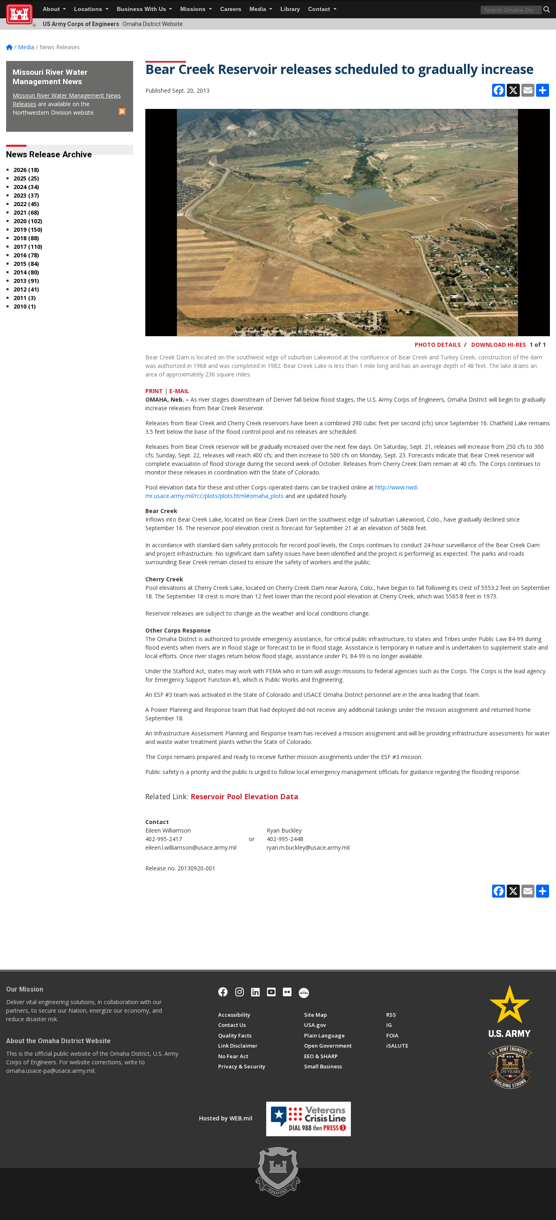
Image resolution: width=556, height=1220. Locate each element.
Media (259, 9)
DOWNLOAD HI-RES (498, 344)
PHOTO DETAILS (438, 344)
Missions (193, 9)
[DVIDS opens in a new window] (304, 992)
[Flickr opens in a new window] (287, 992)
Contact (320, 9)
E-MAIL (179, 391)
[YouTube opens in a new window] (271, 992)
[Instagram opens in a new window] (239, 992)
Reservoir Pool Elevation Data (244, 796)
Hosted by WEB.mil (225, 1118)
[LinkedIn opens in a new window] (255, 992)
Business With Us (142, 9)
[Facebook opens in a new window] (223, 992)
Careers (230, 9)
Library (290, 9)
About (52, 9)
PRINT (154, 391)
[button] (546, 9)
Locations (89, 9)
